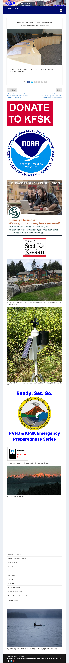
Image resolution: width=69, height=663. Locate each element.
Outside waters (12, 571)
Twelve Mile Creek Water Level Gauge (19, 596)
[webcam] (34, 494)
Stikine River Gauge (14, 587)
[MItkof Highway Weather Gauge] (34, 381)
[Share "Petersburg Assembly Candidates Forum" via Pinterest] (42, 82)
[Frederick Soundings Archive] (34, 646)
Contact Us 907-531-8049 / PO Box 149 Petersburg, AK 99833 (34, 658)
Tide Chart (11, 579)
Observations (12, 575)
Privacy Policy (11, 658)
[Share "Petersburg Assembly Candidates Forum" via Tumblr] (38, 82)
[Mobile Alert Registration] (18, 461)
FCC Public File (57, 658)
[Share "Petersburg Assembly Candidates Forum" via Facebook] (28, 82)
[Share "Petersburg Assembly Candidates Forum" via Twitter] (32, 82)
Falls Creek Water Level (15, 592)
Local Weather (12, 562)
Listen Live (11, 8)
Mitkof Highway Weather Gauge (17, 558)
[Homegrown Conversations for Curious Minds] (34, 300)
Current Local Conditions (15, 554)
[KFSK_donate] (30, 126)
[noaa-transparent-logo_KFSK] (31, 177)
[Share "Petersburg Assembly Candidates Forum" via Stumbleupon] (45, 82)
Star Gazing (11, 583)
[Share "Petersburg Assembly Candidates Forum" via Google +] (35, 82)
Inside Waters (12, 567)
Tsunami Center (13, 600)
